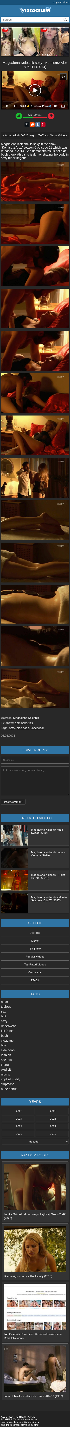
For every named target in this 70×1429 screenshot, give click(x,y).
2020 (19, 1133)
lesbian (6, 1055)
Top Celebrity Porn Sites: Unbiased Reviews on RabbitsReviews (33, 1336)
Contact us (35, 972)
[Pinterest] (43, 124)
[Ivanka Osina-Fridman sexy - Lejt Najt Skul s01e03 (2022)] (35, 1209)
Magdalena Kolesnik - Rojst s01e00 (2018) (48, 876)
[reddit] (32, 124)
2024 (19, 1118)
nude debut (9, 1089)
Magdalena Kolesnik (26, 717)
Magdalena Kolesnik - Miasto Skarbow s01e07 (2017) (49, 899)
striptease (7, 1084)
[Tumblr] (37, 124)
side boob (8, 1050)
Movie (35, 940)
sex (3, 1011)
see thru (6, 1060)
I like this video (19, 116)
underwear (8, 1026)
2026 (19, 1111)
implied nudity (10, 1079)
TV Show (35, 948)
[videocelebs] (35, 13)
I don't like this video (51, 116)
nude (4, 1001)
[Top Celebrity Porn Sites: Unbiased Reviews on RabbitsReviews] (35, 1329)
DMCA (35, 980)
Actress (35, 932)
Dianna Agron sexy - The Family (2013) (28, 1276)
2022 (19, 1126)
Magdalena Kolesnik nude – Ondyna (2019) (48, 854)
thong (5, 1064)
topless (6, 1006)
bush (4, 1035)
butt (3, 1016)
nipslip (5, 1074)
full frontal (7, 1030)
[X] (26, 124)
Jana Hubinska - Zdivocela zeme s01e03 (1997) (33, 1396)
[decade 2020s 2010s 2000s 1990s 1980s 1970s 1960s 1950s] (35, 1141)
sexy (4, 1021)
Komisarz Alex (24, 722)
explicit (6, 1069)
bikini (4, 1045)
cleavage (7, 1040)
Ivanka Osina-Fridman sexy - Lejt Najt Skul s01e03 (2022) (35, 1216)
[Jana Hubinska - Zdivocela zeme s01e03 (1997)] (35, 1391)
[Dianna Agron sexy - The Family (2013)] (35, 1271)
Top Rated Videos (35, 964)
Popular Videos (35, 956)
